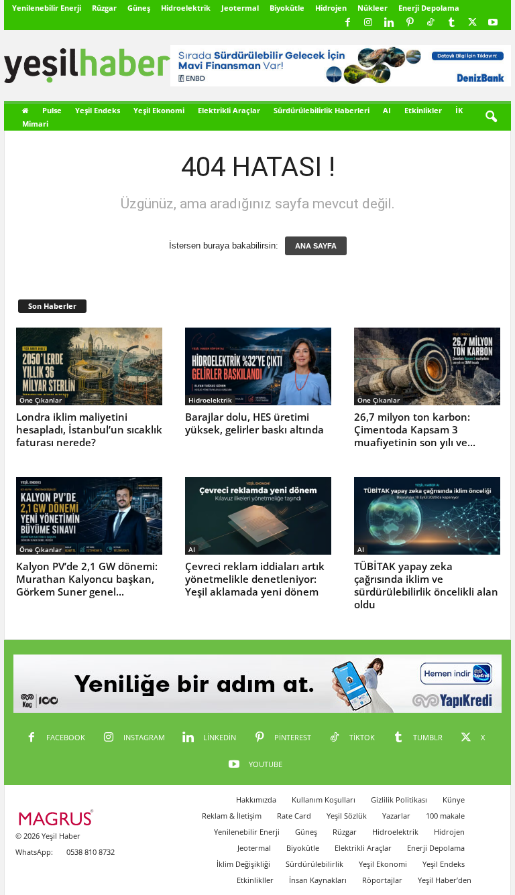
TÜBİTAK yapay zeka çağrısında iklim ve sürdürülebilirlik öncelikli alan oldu (426, 585)
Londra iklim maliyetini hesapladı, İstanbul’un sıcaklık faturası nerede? (89, 429)
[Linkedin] (389, 23)
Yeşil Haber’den (444, 880)
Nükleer (372, 8)
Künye (454, 800)
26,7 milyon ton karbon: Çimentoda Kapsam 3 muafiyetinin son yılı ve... (414, 429)
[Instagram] (368, 23)
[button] (491, 117)
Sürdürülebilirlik (314, 864)
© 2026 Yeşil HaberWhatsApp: (47, 844)
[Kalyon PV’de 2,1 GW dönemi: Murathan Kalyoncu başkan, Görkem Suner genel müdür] (89, 516)
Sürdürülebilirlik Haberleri (321, 110)
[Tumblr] (451, 23)
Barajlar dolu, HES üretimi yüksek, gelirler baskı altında (254, 423)
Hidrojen (331, 8)
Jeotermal (240, 8)
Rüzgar (104, 8)
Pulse (52, 110)
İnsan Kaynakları (318, 880)
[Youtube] (493, 23)
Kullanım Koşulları (323, 800)
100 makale (445, 816)
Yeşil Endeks (97, 110)
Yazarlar (396, 816)
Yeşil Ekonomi (158, 110)
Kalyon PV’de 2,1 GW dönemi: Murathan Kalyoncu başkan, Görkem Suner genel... (87, 578)
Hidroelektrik (186, 8)
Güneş (138, 8)
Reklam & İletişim (232, 816)
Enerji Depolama (428, 8)
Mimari (35, 124)
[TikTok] (430, 23)
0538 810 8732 (90, 852)
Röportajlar (382, 880)
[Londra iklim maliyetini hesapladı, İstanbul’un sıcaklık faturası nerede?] (89, 366)
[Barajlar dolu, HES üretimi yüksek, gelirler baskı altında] (258, 366)
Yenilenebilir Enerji (46, 8)
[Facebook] (347, 23)
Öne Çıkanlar (40, 400)
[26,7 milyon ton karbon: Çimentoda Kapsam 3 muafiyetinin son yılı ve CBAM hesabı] (427, 366)
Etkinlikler (423, 110)
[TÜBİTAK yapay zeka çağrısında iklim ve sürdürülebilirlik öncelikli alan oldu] (427, 516)
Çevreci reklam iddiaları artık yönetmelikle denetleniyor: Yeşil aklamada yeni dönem (255, 578)
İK (459, 110)
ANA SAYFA (316, 246)
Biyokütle (287, 8)
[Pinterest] (410, 23)
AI (387, 110)
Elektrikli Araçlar (229, 110)
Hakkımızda (256, 800)
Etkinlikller (255, 880)
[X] (472, 23)
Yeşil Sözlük (347, 816)
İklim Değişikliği (243, 864)
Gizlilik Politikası (399, 800)
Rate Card (294, 816)
